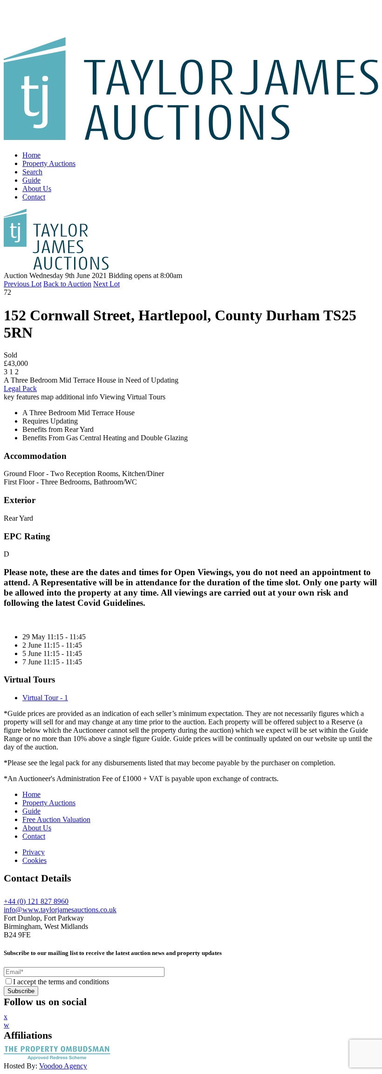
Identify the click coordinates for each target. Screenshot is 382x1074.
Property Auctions (48, 163)
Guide (31, 180)
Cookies (34, 860)
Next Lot (106, 284)
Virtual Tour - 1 (45, 698)
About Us (36, 188)
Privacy (33, 852)
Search (32, 172)
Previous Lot (22, 284)
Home (31, 155)
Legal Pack (20, 388)
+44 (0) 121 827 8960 (36, 901)
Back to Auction (67, 284)
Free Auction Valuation (56, 819)
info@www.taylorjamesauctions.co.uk (60, 910)
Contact (33, 197)
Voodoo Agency (63, 1066)
